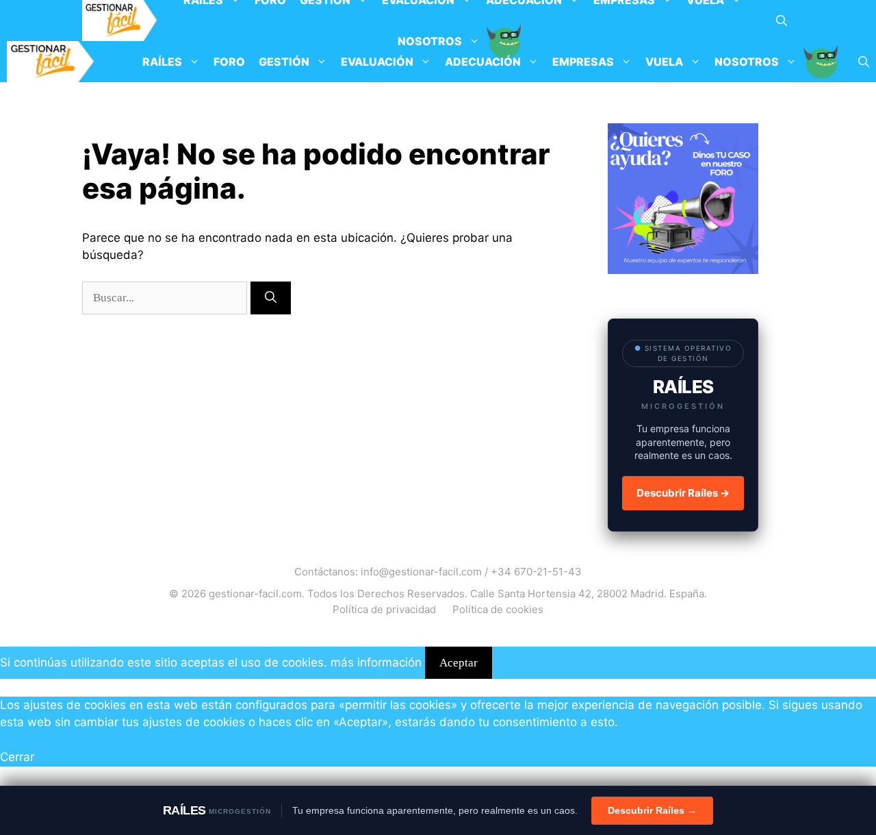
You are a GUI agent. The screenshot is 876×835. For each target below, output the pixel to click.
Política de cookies (497, 609)
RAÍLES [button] (162, 61)
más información (376, 662)
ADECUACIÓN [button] (483, 61)
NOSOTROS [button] (746, 61)
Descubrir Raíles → (683, 492)
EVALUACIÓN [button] (377, 61)
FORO (229, 61)
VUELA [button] (664, 61)
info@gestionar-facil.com (421, 571)
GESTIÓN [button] (284, 61)
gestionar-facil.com (255, 593)
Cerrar (17, 757)
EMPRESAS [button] (583, 61)
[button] (781, 20)
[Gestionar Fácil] (119, 20)
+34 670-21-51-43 (536, 571)
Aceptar (458, 662)
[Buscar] (270, 298)
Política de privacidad (384, 609)
